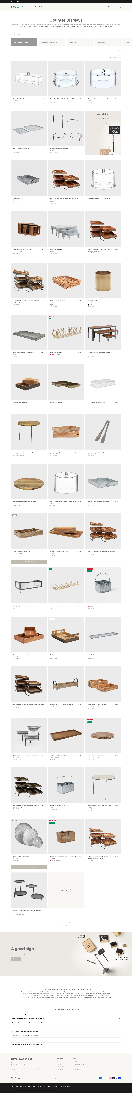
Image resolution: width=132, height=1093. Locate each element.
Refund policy (40, 1086)
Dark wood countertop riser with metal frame (100, 352)
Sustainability (60, 1066)
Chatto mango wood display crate (97, 704)
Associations (60, 1069)
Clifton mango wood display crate (22, 249)
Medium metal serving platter (21, 856)
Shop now (15, 958)
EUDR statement (58, 1086)
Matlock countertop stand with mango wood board (26, 452)
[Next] (76, 1)
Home (12, 11)
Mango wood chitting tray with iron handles (61, 704)
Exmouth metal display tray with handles (98, 501)
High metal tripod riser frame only (59, 148)
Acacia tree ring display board (96, 755)
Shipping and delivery (79, 1069)
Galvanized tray (92, 654)
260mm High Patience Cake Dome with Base (99, 198)
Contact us (76, 1061)
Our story (59, 1061)
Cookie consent (67, 1086)
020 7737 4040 (16, 1)
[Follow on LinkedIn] (22, 1078)
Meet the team (60, 1064)
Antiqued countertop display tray (59, 755)
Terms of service (15, 1086)
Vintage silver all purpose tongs (96, 452)
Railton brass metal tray (56, 402)
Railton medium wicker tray (57, 300)
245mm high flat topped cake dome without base (63, 501)
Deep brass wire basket (56, 352)
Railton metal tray (18, 198)
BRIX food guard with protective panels (23, 605)
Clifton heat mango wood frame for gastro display (63, 452)
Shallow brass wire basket (57, 605)
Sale (109, 7)
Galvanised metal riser (56, 249)
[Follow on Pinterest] (15, 1078)
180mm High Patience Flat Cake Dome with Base (63, 98)
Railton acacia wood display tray (22, 654)
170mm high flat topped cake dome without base (100, 98)
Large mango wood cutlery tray (21, 551)
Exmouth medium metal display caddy (98, 605)
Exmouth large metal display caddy (59, 805)
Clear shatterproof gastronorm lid (97, 402)
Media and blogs (61, 1072)
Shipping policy (32, 1086)
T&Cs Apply (22, 1064)
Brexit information (48, 1086)
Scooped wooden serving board (59, 551)
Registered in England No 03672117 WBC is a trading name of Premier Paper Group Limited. (37, 1090)
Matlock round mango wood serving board (24, 501)
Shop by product (26, 7)
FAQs (75, 1066)
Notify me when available (28, 561)
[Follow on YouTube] (19, 1078)
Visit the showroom (79, 1064)
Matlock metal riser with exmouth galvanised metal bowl (28, 755)
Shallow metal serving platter (21, 148)
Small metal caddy (92, 300)
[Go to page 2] (69, 922)
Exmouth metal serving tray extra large (23, 352)
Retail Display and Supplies (19, 11)
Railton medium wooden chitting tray (60, 654)
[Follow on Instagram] (12, 1078)
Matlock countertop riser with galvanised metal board (27, 910)
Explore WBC (38, 7)
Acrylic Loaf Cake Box (19, 98)
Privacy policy (23, 1086)
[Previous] (55, 1)
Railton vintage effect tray (20, 402)
